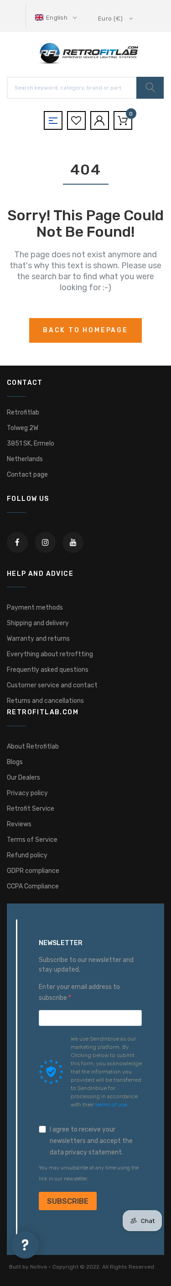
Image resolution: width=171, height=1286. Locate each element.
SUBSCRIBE (67, 1201)
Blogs (15, 762)
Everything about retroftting (50, 654)
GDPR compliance (33, 871)
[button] (56, 17)
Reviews (19, 824)
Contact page (27, 474)
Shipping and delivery (38, 623)
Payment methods (35, 607)
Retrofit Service (30, 809)
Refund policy (27, 855)
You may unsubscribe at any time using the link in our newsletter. (89, 1173)
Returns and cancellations (45, 701)
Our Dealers (23, 777)
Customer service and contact (52, 685)
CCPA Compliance (33, 886)
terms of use (111, 1104)
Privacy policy (27, 793)
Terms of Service (32, 840)
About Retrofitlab (33, 746)
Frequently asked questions (47, 670)
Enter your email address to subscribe (79, 992)
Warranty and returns (38, 639)
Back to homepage (85, 330)
